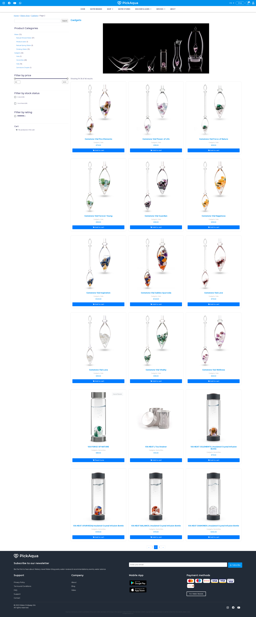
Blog (73, 586)
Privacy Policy (19, 582)
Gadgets (34, 16)
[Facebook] (9, 3)
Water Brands (96, 9)
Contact (17, 598)
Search (64, 21)
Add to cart (99, 150)
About (173, 9)
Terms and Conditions (22, 586)
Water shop (25, 16)
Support (17, 594)
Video (73, 590)
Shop (109, 9)
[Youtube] (14, 3)
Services (159, 9)
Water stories (124, 9)
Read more (99, 460)
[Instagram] (3, 3)
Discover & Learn (142, 9)
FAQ (15, 590)
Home (83, 9)
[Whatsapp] (20, 3)
